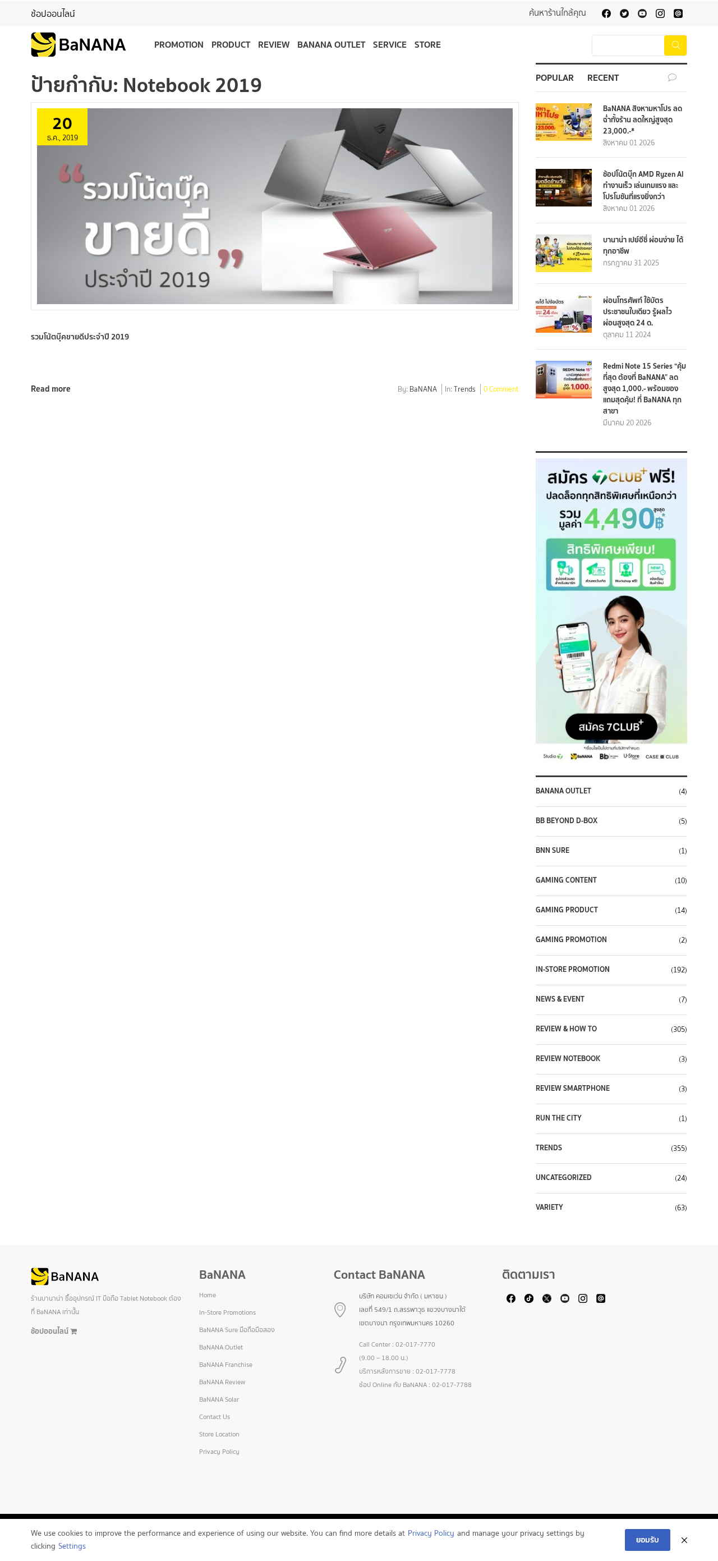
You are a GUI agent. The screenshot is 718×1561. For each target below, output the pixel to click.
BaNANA (423, 389)
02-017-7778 (435, 1371)
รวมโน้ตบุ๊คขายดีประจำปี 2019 (80, 336)
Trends (465, 389)
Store (428, 44)
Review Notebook (568, 1058)
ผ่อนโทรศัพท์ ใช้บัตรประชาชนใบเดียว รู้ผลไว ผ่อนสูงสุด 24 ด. (637, 312)
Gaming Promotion (571, 939)
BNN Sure (552, 850)
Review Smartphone (573, 1088)
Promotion (179, 44)
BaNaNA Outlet (563, 791)
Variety (549, 1207)
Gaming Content (566, 880)
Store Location (219, 1434)
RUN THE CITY (559, 1118)
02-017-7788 (452, 1385)
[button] (614, 609)
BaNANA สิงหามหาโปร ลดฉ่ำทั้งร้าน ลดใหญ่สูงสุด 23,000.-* (642, 120)
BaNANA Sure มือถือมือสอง (237, 1330)
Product (230, 44)
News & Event (560, 999)
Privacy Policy (219, 1452)
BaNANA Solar (219, 1399)
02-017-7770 (415, 1344)
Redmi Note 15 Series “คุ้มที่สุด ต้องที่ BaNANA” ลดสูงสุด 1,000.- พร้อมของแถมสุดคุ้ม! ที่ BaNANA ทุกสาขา (644, 388)
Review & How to (566, 1029)
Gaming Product (567, 910)
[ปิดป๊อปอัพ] (684, 1540)
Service (390, 44)
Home (207, 1295)
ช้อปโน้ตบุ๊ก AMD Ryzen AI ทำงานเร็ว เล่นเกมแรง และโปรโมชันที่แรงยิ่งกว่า (643, 185)
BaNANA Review (222, 1382)
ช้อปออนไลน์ (53, 13)
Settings (72, 1546)
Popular (555, 77)
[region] (611, 609)
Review (273, 44)
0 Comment (501, 389)
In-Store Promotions (227, 1312)
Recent (603, 77)
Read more (51, 389)
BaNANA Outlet (331, 44)
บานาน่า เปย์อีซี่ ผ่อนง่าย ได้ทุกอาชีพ (643, 245)
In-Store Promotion (573, 969)
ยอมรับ (647, 1540)
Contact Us (214, 1417)
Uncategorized (564, 1177)
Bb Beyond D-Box (566, 821)
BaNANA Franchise (225, 1365)
